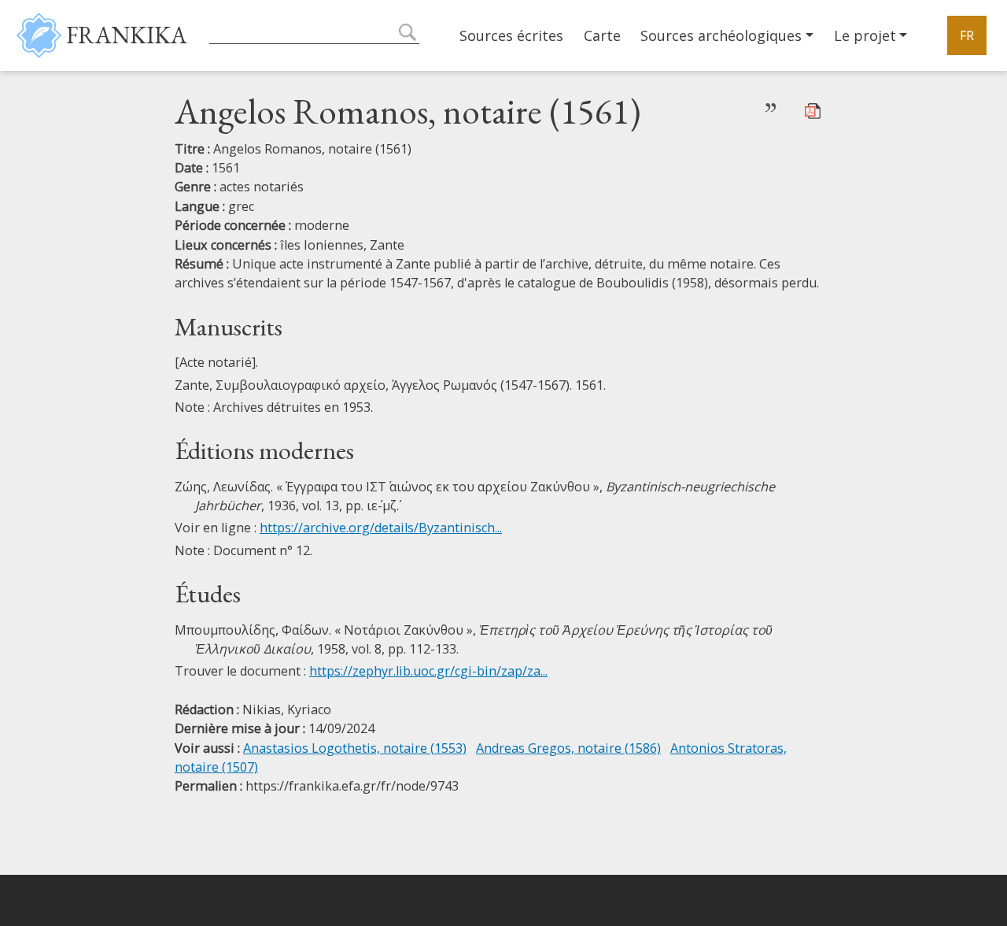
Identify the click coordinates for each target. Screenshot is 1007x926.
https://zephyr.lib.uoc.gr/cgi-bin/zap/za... (428, 671)
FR (967, 35)
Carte (602, 35)
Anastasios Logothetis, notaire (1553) (355, 748)
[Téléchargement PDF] (812, 109)
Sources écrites (511, 35)
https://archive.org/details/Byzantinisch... (381, 527)
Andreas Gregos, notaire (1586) (568, 748)
